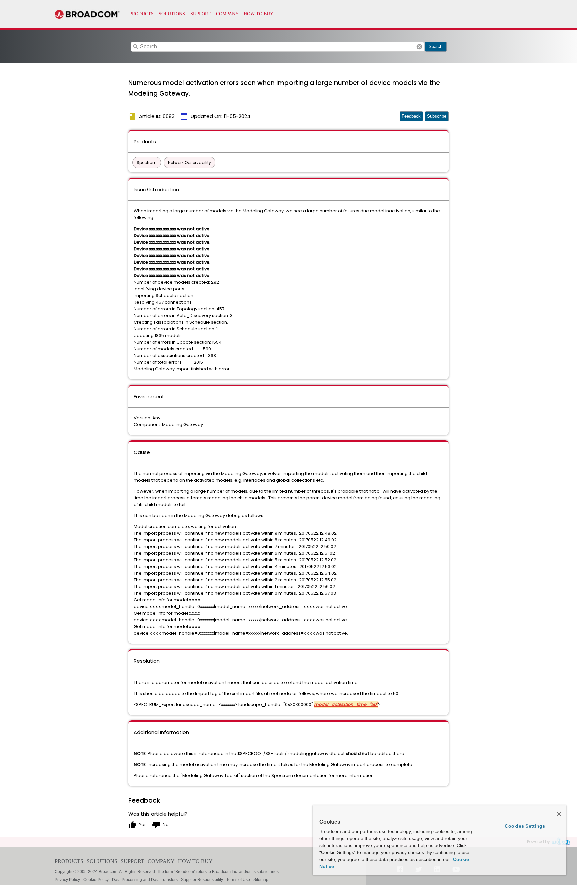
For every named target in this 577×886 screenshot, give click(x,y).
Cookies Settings (525, 826)
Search (435, 46)
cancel (419, 46)
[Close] (559, 814)
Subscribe (436, 116)
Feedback (411, 116)
